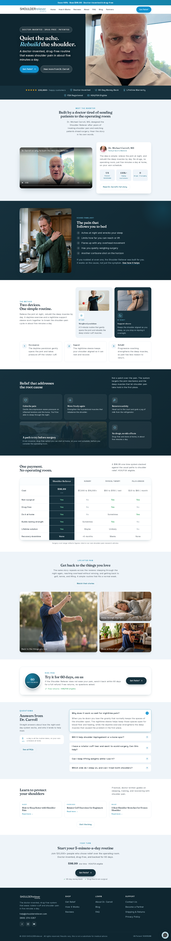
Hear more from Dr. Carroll (56, 69)
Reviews (77, 9)
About (86, 9)
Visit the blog (85, 824)
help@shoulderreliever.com (33, 914)
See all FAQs (28, 749)
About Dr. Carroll (104, 902)
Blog (101, 9)
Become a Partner (134, 907)
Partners (110, 9)
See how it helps (131, 263)
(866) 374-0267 (28, 918)
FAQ (94, 9)
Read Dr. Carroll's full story (115, 187)
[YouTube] (34, 924)
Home (53, 9)
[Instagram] (28, 924)
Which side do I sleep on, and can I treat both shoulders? (110, 767)
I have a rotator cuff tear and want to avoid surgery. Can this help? (110, 748)
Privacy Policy (132, 917)
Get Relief (143, 9)
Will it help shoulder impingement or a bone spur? (110, 737)
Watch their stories (85, 583)
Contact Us (131, 902)
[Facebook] (22, 924)
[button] (165, 935)
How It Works (64, 9)
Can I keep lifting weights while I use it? (110, 758)
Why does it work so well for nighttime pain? (110, 713)
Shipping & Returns (135, 912)
